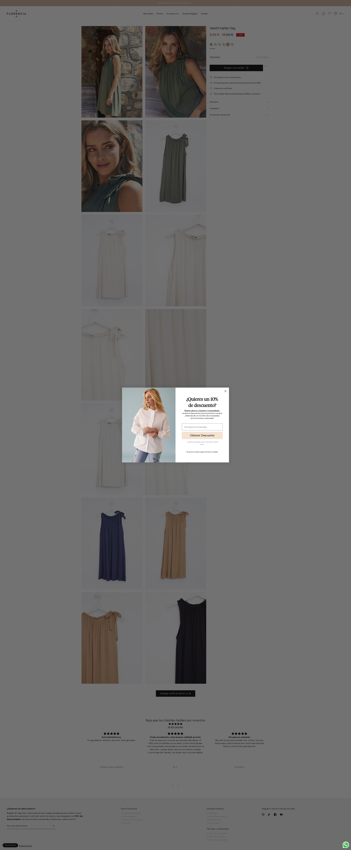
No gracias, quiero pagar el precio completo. (202, 452)
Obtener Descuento (202, 435)
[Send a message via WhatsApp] (346, 845)
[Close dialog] (225, 391)
